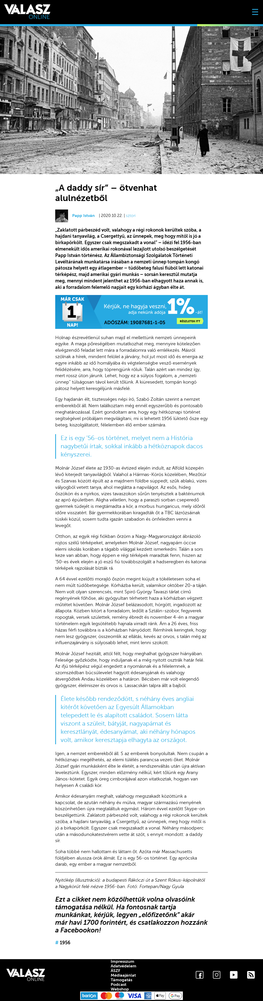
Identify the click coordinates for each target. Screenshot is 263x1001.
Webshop (120, 989)
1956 (62, 942)
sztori (131, 215)
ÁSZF (115, 970)
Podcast (118, 984)
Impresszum (122, 961)
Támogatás (121, 980)
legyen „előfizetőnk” (148, 915)
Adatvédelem (123, 966)
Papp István (83, 215)
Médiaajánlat (123, 975)
